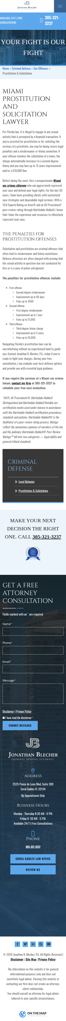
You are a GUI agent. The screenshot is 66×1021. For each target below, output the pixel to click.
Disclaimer (8, 711)
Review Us (33, 870)
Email (7, 662)
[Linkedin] (33, 944)
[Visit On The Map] (33, 1014)
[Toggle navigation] (60, 6)
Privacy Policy (23, 711)
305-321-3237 (52, 20)
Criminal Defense (21, 68)
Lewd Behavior (27, 481)
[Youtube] (48, 944)
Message (9, 680)
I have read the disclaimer (19, 718)
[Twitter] (25, 944)
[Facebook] (17, 944)
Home (6, 68)
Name (7, 624)
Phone (8, 643)
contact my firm (21, 383)
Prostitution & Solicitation (33, 490)
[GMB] (40, 944)
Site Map (31, 959)
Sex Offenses (41, 68)
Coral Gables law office (33, 859)
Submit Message (20, 725)
